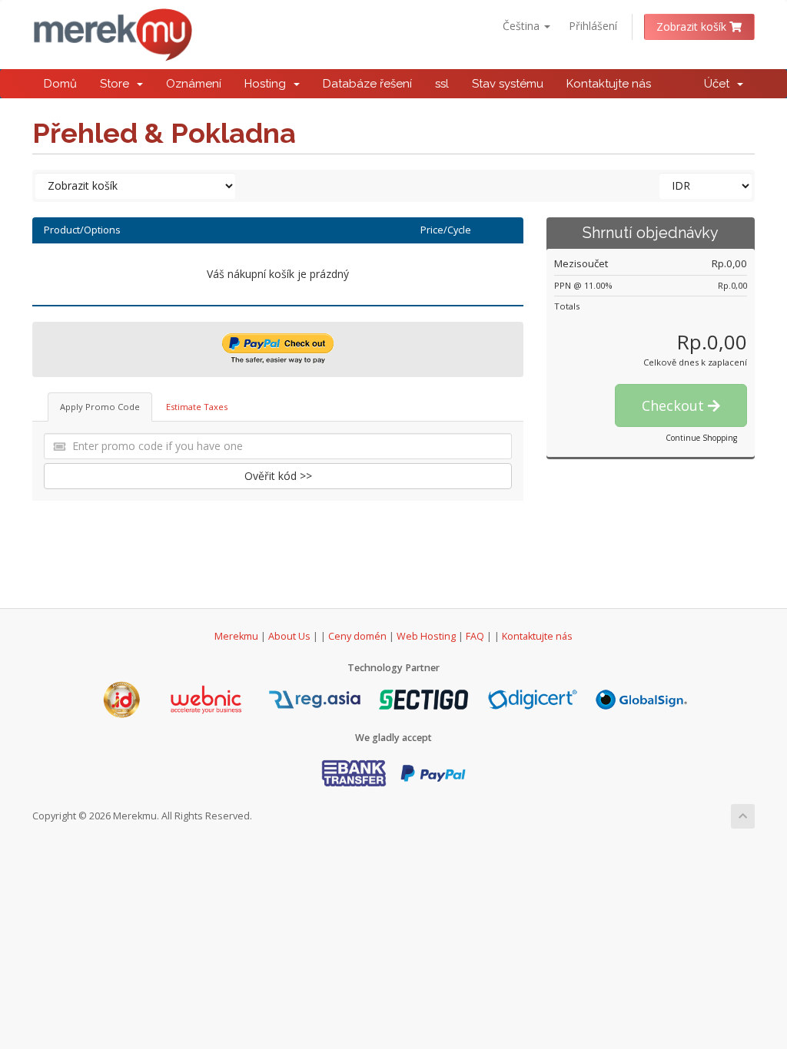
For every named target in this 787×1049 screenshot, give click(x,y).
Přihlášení (593, 25)
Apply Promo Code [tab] (100, 406)
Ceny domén (357, 636)
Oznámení (193, 84)
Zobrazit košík (692, 26)
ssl (442, 84)
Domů (60, 84)
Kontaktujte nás (608, 84)
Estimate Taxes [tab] (196, 406)
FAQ (476, 636)
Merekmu (236, 636)
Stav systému (507, 84)
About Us (289, 636)
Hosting (268, 84)
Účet (720, 84)
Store (117, 84)
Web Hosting (426, 636)
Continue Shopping (701, 437)
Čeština (523, 25)
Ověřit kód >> (278, 475)
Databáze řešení (367, 84)
